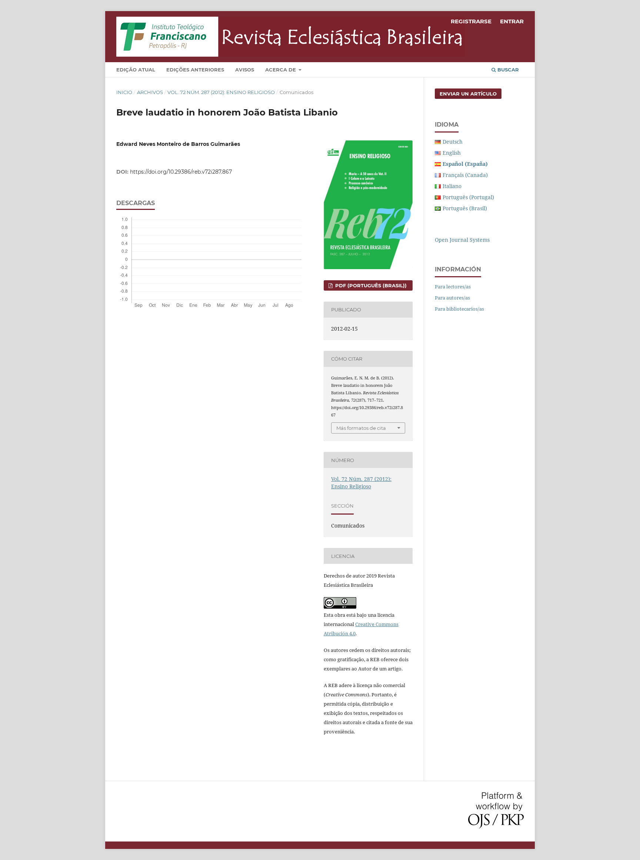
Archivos (150, 92)
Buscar (507, 70)
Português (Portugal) (468, 197)
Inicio (124, 92)
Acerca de (281, 70)
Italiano (452, 186)
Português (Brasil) (465, 208)
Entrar (512, 21)
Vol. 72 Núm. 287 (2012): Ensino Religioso (221, 92)
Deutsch (453, 141)
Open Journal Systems (462, 239)
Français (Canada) (465, 174)
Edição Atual (135, 70)
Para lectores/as (453, 286)
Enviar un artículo (468, 94)
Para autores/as (452, 297)
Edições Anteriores (195, 70)
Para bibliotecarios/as (459, 308)
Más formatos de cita (361, 428)
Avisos (244, 70)
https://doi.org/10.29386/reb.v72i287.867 (181, 171)
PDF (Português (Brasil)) (370, 285)
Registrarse (471, 21)
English (452, 152)
